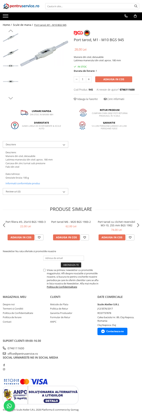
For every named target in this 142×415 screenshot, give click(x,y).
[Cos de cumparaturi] (135, 16)
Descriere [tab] (11, 144)
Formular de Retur (60, 317)
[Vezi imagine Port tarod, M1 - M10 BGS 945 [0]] (10, 37)
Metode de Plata (59, 304)
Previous (10, 31)
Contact (7, 321)
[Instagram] (4, 369)
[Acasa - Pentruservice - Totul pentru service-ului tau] (21, 6)
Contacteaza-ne (115, 331)
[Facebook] (4, 365)
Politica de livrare (12, 317)
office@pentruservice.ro (22, 353)
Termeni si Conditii (13, 308)
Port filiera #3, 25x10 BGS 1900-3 (26, 222)
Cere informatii (115, 99)
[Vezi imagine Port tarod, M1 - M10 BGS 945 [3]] (10, 81)
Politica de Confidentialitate (62, 286)
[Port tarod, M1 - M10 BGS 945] (44, 53)
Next (10, 98)
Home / (7, 25)
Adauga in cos (113, 79)
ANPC (53, 321)
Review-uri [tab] (13, 191)
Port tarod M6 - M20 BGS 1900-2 (71, 222)
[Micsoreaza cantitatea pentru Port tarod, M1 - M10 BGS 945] (76, 79)
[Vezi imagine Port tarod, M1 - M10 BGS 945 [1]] (10, 53)
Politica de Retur (59, 308)
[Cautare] (136, 6)
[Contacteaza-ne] (126, 16)
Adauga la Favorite (87, 99)
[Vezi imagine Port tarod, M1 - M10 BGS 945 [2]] (10, 66)
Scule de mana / (23, 25)
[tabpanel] (44, 53)
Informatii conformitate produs (23, 183)
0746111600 (15, 348)
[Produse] (6, 17)
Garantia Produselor (61, 313)
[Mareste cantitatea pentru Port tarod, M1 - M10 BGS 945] (89, 79)
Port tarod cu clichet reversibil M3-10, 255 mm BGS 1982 (116, 223)
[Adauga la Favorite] (39, 237)
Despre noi (9, 304)
